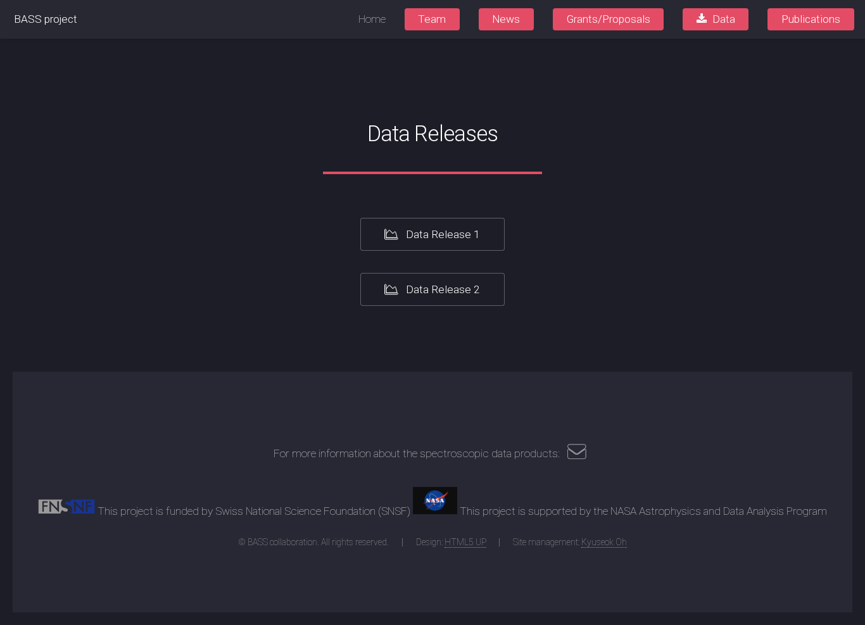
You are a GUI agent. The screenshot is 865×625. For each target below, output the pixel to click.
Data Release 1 (441, 234)
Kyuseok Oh (604, 542)
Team (432, 19)
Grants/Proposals (608, 19)
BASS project (45, 19)
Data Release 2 (441, 289)
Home (372, 19)
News (506, 19)
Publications (810, 19)
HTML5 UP (465, 542)
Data (723, 19)
